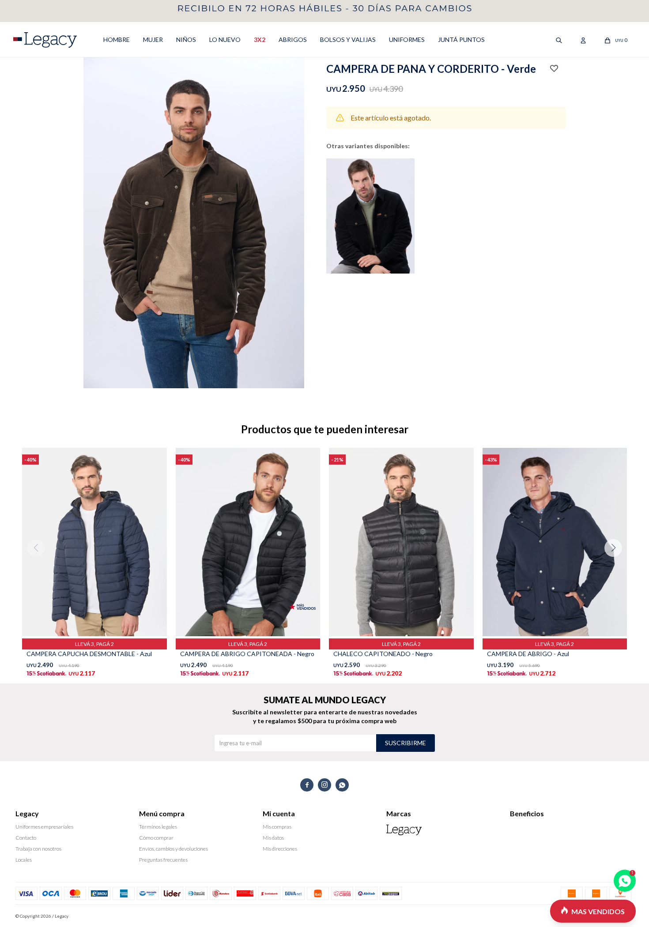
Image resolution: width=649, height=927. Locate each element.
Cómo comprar (156, 837)
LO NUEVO (225, 39)
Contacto (25, 837)
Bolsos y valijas (348, 39)
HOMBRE (116, 39)
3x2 (259, 39)
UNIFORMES (407, 39)
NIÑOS (186, 39)
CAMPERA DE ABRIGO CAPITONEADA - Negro (247, 653)
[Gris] (370, 216)
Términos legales (158, 826)
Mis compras (277, 826)
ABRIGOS (293, 39)
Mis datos (273, 837)
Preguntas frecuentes (163, 859)
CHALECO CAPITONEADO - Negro (383, 653)
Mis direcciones (280, 848)
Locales (23, 859)
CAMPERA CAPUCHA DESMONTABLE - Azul (89, 653)
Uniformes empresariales (44, 826)
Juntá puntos (461, 39)
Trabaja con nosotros (38, 848)
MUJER (153, 39)
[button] (617, 565)
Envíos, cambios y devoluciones (173, 848)
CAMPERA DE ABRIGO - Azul (528, 653)
